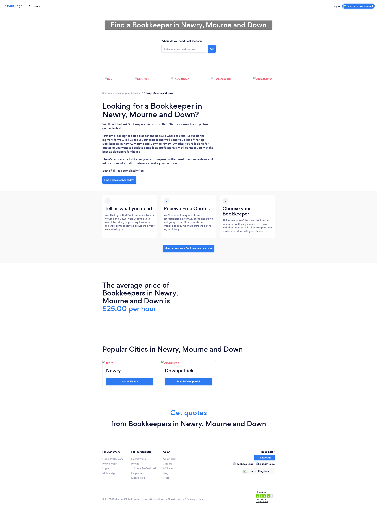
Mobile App (109, 473)
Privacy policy (194, 499)
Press (166, 478)
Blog (165, 473)
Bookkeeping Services (128, 93)
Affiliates (168, 468)
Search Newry (129, 381)
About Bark (169, 459)
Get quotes (188, 413)
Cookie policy (176, 499)
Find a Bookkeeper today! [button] (119, 180)
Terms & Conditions (153, 499)
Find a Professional (113, 459)
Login (105, 468)
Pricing (135, 463)
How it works (110, 463)
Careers (167, 463)
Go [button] (212, 49)
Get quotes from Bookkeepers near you (188, 248)
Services (107, 93)
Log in (336, 6)
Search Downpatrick (188, 381)
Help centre (138, 473)
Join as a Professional (143, 468)
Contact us (264, 457)
